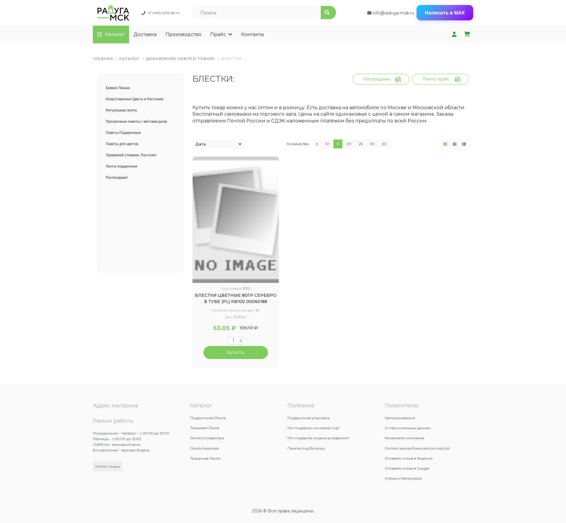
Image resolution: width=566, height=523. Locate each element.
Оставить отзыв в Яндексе (409, 458)
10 (327, 144)
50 (384, 144)
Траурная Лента (205, 458)
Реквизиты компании (404, 438)
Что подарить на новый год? (313, 428)
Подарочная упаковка (308, 418)
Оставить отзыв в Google (407, 468)
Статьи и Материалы (403, 478)
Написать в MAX (445, 12)
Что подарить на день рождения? (318, 438)
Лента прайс (436, 79)
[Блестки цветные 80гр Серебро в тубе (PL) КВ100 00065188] (235, 220)
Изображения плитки (454, 144)
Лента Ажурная (204, 448)
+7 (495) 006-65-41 (163, 13)
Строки (464, 144)
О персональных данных (407, 428)
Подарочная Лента (208, 418)
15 (337, 144)
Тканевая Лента (204, 428)
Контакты (252, 34)
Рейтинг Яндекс (107, 466)
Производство (183, 34)
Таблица (445, 144)
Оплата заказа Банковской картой (417, 448)
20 (349, 144)
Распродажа (376, 79)
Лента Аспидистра (207, 438)
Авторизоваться (400, 418)
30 (372, 144)
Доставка (145, 34)
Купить (235, 352)
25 (361, 144)
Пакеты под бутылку (306, 448)
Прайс (218, 34)
